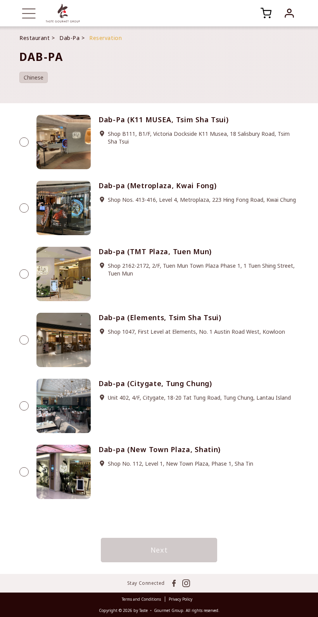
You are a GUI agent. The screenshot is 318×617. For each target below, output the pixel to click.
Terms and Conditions (141, 599)
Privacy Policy (180, 599)
